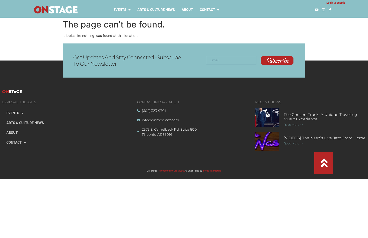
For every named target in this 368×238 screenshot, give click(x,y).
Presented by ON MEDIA (172, 170)
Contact (207, 10)
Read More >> (293, 125)
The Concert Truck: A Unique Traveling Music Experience (320, 117)
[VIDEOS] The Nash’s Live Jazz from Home (324, 138)
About (187, 10)
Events (120, 10)
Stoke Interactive (212, 170)
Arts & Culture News (156, 10)
